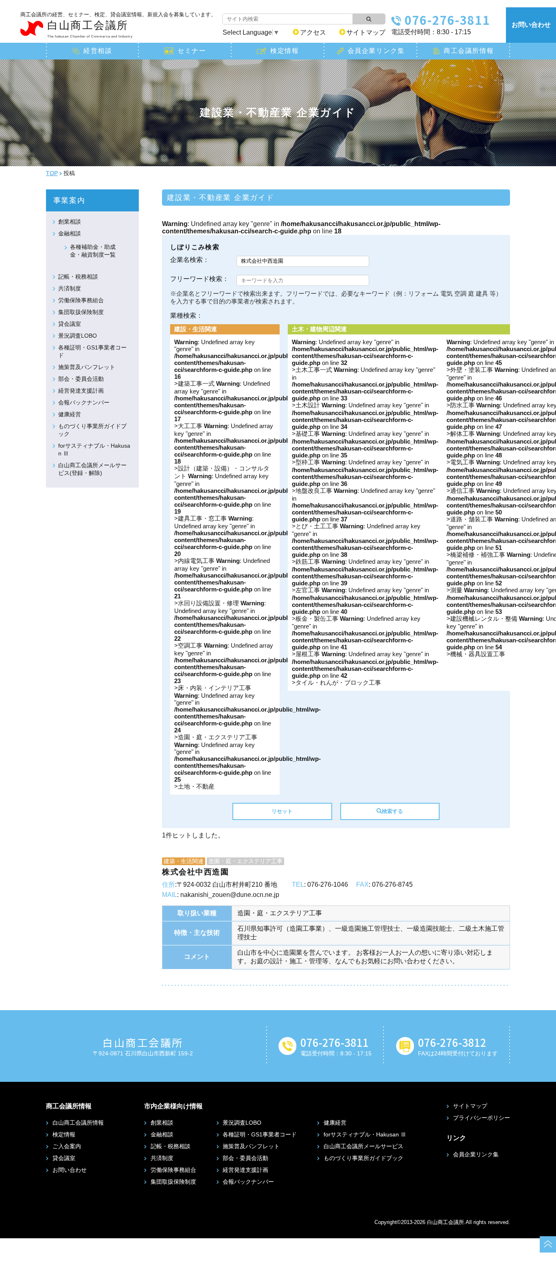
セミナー (191, 50)
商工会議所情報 (469, 50)
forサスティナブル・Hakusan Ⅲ (365, 1134)
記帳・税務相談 (78, 276)
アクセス (313, 32)
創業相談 (69, 221)
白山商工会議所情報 (78, 1122)
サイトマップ (365, 32)
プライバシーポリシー (481, 1117)
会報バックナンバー (83, 402)
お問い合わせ (531, 24)
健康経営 (69, 414)
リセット (282, 811)
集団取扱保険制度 (81, 312)
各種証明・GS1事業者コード (260, 1134)
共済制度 (69, 288)
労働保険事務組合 (81, 300)
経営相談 (97, 50)
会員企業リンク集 (376, 50)
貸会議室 (69, 324)
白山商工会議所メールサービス (363, 1146)
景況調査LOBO (77, 335)
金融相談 (69, 233)
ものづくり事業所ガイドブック (363, 1158)
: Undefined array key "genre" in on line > (247, 450)
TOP (52, 173)
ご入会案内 (67, 1146)
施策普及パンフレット (86, 367)
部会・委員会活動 (81, 379)
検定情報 (284, 50)
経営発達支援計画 (81, 390)
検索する (392, 811)
